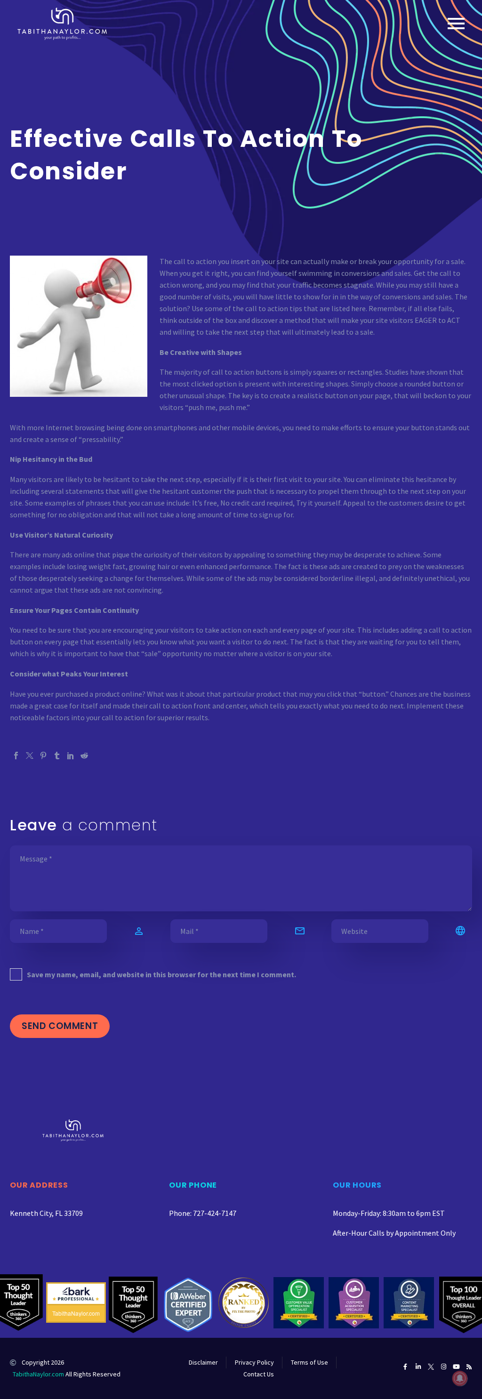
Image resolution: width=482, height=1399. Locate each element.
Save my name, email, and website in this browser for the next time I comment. (161, 974)
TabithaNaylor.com (38, 1374)
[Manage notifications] (459, 1378)
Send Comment (60, 1026)
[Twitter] (29, 755)
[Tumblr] (57, 755)
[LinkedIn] (70, 755)
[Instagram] (444, 1367)
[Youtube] (456, 1367)
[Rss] (469, 1367)
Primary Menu (456, 23)
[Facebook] (16, 755)
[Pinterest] (43, 755)
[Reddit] (84, 755)
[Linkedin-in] (418, 1367)
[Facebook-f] (405, 1367)
